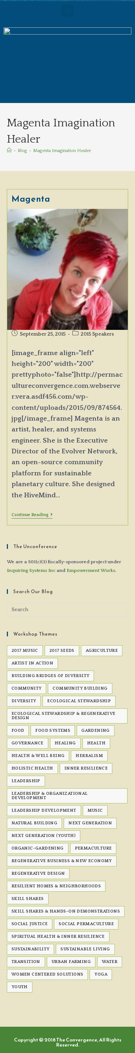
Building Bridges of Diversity (51, 675)
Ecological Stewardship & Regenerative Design (64, 715)
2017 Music (25, 650)
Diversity (24, 701)
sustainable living (85, 949)
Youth (20, 987)
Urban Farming (71, 961)
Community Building (80, 688)
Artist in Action (32, 663)
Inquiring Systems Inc (31, 570)
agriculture (102, 650)
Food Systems (52, 730)
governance (28, 743)
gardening (95, 730)
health (96, 743)
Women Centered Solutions (48, 974)
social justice (30, 924)
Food (18, 730)
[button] (67, 11)
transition (26, 961)
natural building (34, 823)
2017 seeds (62, 650)
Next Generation (90, 823)
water (109, 961)
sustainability (31, 949)
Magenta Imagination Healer (62, 150)
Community (27, 688)
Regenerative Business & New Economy (62, 861)
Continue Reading (32, 514)
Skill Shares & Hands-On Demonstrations (66, 911)
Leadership (26, 781)
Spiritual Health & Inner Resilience (58, 936)
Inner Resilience (86, 768)
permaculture (93, 848)
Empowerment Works (91, 570)
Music (95, 810)
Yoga (100, 974)
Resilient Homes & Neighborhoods (56, 886)
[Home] (9, 150)
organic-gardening (38, 848)
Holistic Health (32, 768)
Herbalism (89, 755)
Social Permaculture (86, 924)
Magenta (31, 198)
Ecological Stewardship (79, 701)
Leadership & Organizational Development (50, 795)
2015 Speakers (97, 334)
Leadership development (44, 810)
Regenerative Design (38, 873)
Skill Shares (28, 898)
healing (65, 743)
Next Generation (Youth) (44, 835)
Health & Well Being (38, 755)
